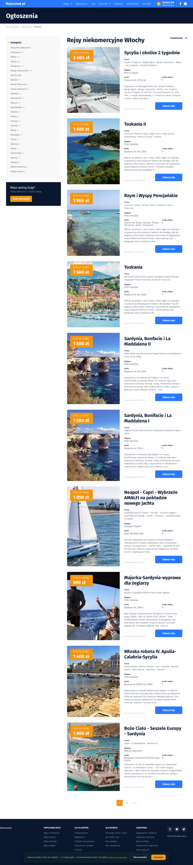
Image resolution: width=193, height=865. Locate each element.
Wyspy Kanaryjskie (21, 70)
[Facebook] (170, 829)
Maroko (15, 80)
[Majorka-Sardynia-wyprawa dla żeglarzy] (93, 606)
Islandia (16, 125)
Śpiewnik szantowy (145, 837)
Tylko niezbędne (140, 857)
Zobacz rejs (168, 106)
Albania (15, 144)
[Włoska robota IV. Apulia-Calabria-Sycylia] (93, 681)
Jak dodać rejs (112, 837)
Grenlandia (17, 153)
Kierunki (103, 3)
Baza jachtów (142, 841)
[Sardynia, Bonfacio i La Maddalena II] (93, 368)
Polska (15, 116)
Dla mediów (111, 841)
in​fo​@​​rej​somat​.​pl (168, 5)
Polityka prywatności (85, 841)
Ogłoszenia (81, 3)
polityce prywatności (118, 857)
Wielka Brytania (19, 167)
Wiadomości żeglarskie (147, 845)
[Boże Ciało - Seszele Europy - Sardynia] (93, 757)
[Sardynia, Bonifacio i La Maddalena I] (93, 445)
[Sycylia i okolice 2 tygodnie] (93, 80)
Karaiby (16, 112)
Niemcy (15, 157)
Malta (15, 130)
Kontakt (146, 3)
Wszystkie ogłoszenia (21, 48)
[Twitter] (184, 829)
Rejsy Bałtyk (49, 845)
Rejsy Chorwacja (51, 833)
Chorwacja (17, 52)
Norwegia (16, 134)
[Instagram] (177, 829)
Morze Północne (19, 84)
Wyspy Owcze (18, 171)
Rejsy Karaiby (50, 841)
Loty (93, 3)
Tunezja (15, 162)
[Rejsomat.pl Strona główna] (15, 4)
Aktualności (133, 3)
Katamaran (17, 98)
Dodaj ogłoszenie (21, 199)
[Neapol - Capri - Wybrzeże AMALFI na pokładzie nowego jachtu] (93, 526)
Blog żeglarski (142, 850)
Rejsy (66, 3)
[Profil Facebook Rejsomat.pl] (180, 4)
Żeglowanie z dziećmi (146, 833)
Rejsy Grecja (50, 837)
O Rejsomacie (81, 833)
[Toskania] (93, 294)
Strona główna (13, 27)
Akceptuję (158, 857)
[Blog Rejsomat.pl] (185, 4)
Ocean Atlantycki (20, 89)
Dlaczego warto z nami (116, 833)
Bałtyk (15, 57)
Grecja (15, 61)
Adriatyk (16, 93)
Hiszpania (17, 66)
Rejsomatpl (5, 828)
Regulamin (80, 837)
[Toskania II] (93, 151)
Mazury (15, 102)
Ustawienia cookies (84, 845)
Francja (15, 121)
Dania (15, 148)
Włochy (16, 75)
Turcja (15, 139)
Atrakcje (118, 3)
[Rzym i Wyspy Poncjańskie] (93, 223)
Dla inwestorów (113, 845)
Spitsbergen (18, 107)
